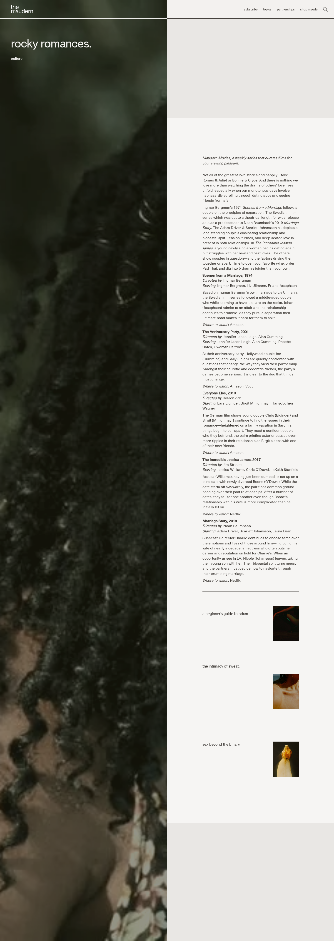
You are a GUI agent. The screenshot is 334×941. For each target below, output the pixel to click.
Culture (16, 58)
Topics (267, 9)
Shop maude (309, 9)
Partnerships (286, 9)
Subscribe (251, 9)
